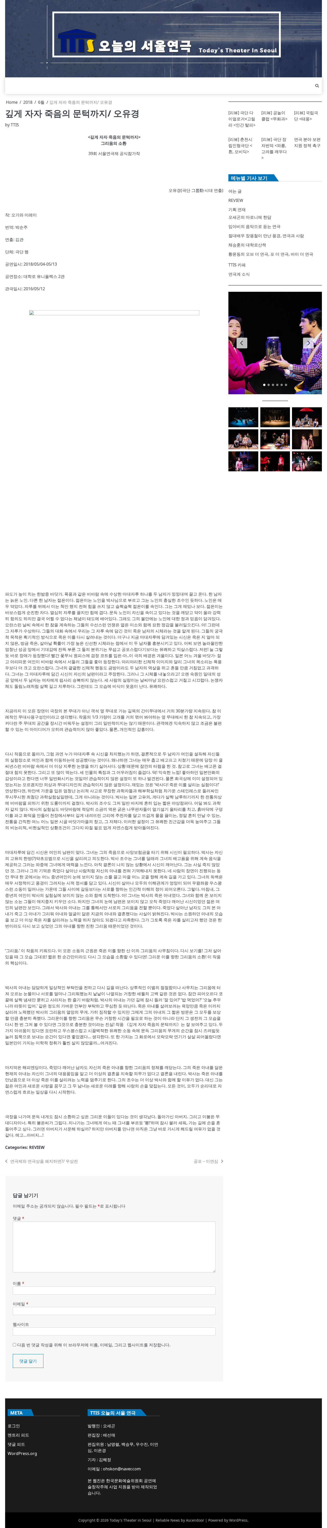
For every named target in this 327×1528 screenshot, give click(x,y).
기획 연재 (237, 209)
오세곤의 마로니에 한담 (249, 217)
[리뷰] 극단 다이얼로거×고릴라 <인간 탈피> (241, 119)
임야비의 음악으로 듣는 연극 (254, 226)
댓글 (18, 1218)
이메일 (20, 1304)
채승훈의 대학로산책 (247, 245)
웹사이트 (21, 1324)
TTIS (15, 125)
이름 (18, 1283)
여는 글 (235, 191)
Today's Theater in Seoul (130, 1520)
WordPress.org (22, 1453)
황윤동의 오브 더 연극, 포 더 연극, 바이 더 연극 (270, 254)
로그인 (14, 1426)
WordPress (238, 1520)
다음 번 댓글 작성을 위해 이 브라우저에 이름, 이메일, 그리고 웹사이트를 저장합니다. (93, 1345)
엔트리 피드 (18, 1435)
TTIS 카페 (237, 265)
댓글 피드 (16, 1444)
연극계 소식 (239, 274)
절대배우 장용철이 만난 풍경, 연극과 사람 (266, 235)
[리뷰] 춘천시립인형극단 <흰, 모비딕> (240, 145)
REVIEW (36, 1147)
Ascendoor (195, 1520)
